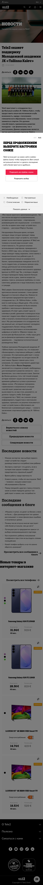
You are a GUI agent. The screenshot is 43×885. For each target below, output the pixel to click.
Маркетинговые (31, 202)
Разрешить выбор (21, 178)
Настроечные (30, 198)
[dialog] (21, 173)
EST (35, 138)
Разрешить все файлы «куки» (22, 172)
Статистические (13, 202)
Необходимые (12, 198)
